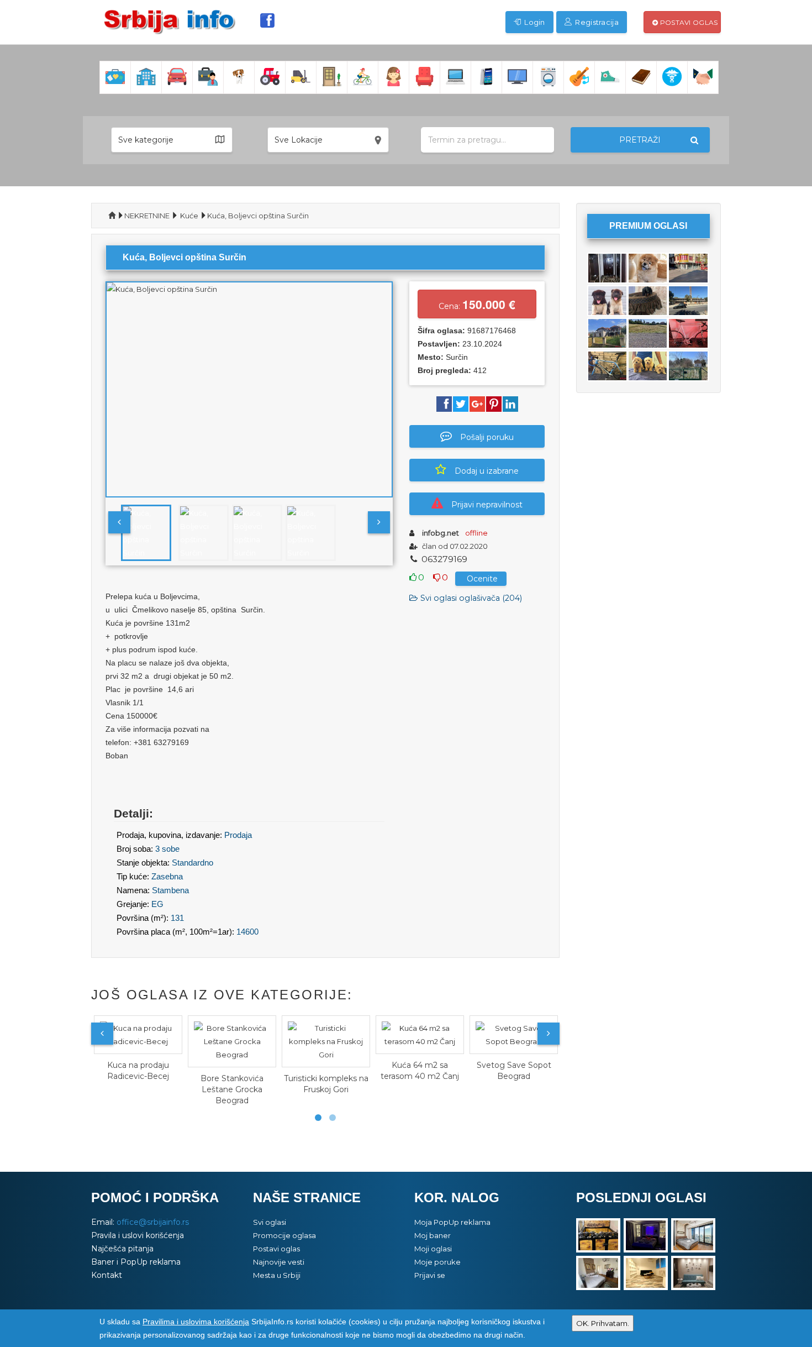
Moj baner (432, 1235)
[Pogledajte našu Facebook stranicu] (267, 20)
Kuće (189, 215)
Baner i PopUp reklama (136, 1262)
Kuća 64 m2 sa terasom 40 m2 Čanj (420, 1070)
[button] (172, 140)
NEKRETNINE (147, 215)
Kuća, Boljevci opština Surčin (258, 215)
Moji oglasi (433, 1248)
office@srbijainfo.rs (153, 1222)
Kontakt (106, 1275)
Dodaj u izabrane (487, 471)
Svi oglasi (269, 1222)
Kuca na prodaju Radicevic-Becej (138, 1070)
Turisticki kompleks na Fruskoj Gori (326, 1083)
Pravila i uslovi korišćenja (137, 1235)
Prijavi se (429, 1275)
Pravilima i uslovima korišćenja (196, 1321)
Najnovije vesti (278, 1261)
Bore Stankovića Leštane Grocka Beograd (232, 1089)
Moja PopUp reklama (452, 1222)
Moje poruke (437, 1261)
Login (534, 22)
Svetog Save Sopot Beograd (514, 1070)
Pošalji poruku (487, 437)
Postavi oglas (688, 22)
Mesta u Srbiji (276, 1275)
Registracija (596, 22)
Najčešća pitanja (122, 1249)
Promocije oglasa (284, 1235)
